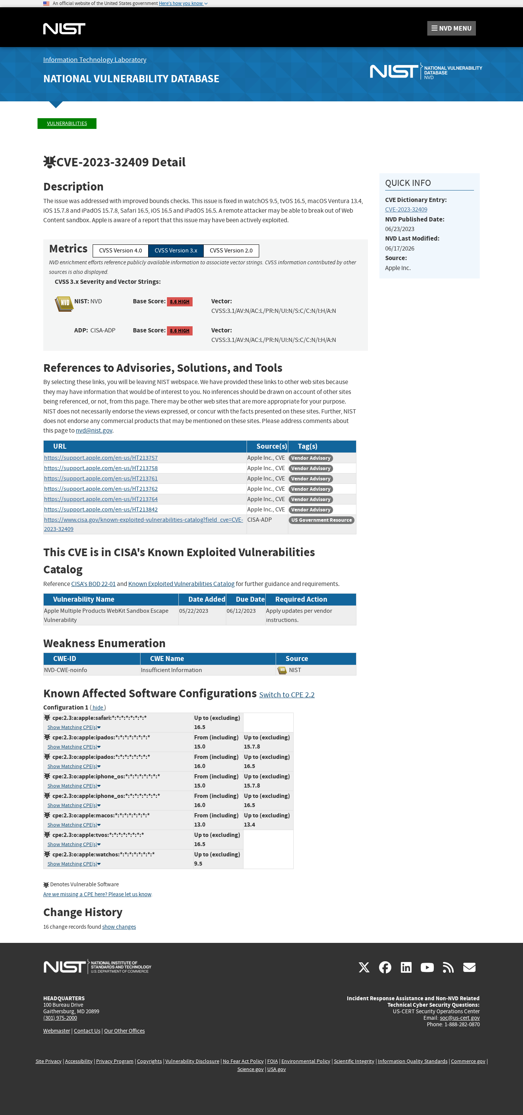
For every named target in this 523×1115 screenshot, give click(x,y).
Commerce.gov (468, 1061)
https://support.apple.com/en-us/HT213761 (101, 478)
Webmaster (56, 1031)
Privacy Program (115, 1061)
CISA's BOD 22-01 (93, 584)
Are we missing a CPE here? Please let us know (97, 894)
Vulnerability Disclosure (192, 1061)
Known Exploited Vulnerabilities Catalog (181, 584)
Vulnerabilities (67, 123)
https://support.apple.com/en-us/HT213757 (101, 458)
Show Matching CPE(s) (72, 727)
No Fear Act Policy (243, 1061)
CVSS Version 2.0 (231, 250)
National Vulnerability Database (131, 79)
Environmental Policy (305, 1061)
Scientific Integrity (354, 1061)
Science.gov (250, 1069)
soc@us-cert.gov (460, 1018)
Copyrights (149, 1061)
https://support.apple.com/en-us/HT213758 (101, 468)
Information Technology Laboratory (94, 59)
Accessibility (79, 1061)
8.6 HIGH (180, 301)
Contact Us (87, 1031)
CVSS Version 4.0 (120, 250)
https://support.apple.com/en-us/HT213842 (101, 509)
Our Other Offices (124, 1031)
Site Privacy (49, 1061)
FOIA (272, 1061)
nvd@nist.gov (94, 430)
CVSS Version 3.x (176, 250)
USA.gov (276, 1069)
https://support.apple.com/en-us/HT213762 (101, 489)
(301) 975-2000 (60, 1018)
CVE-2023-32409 (406, 209)
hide (98, 707)
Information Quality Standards (413, 1061)
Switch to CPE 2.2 (287, 695)
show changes (119, 927)
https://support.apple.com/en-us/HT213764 (101, 499)
